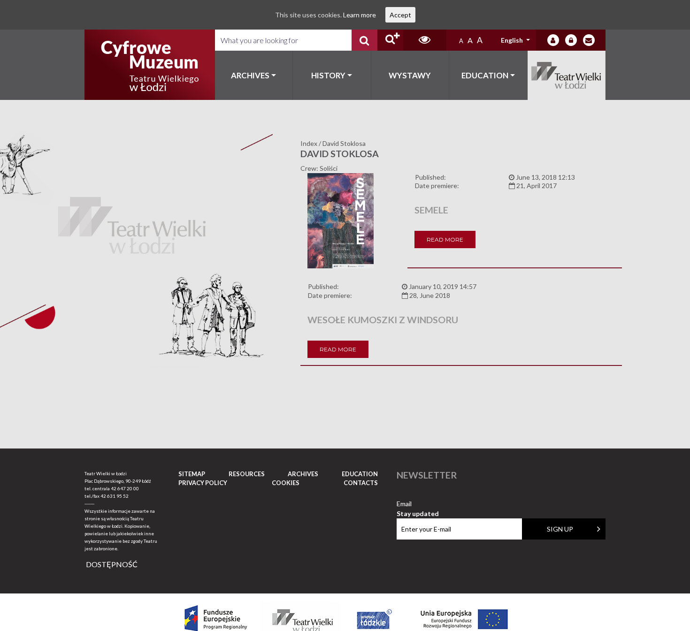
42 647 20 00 (125, 488)
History (328, 75)
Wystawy (410, 75)
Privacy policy (202, 483)
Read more (445, 239)
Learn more (359, 15)
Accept (400, 15)
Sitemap (191, 474)
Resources (247, 474)
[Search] (364, 40)
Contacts (361, 483)
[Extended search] (390, 40)
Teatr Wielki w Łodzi (567, 75)
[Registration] (571, 40)
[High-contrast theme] (424, 40)
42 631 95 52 (114, 496)
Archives (250, 75)
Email (418, 504)
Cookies (285, 483)
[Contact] (589, 40)
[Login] (553, 40)
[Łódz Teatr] (150, 64)
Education (484, 75)
